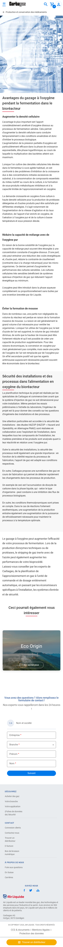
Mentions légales (41, 930)
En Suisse (9, 872)
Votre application (12, 806)
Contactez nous (12, 833)
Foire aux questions (14, 867)
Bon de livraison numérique (12, 852)
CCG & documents (20, 930)
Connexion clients (13, 828)
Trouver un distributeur (10, 839)
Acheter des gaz (12, 796)
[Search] (45, 4)
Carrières (9, 877)
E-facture (9, 846)
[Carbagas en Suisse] (17, 4)
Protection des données (31, 933)
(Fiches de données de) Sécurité (13, 813)
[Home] (13, 896)
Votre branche (11, 801)
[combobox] (45, 4)
